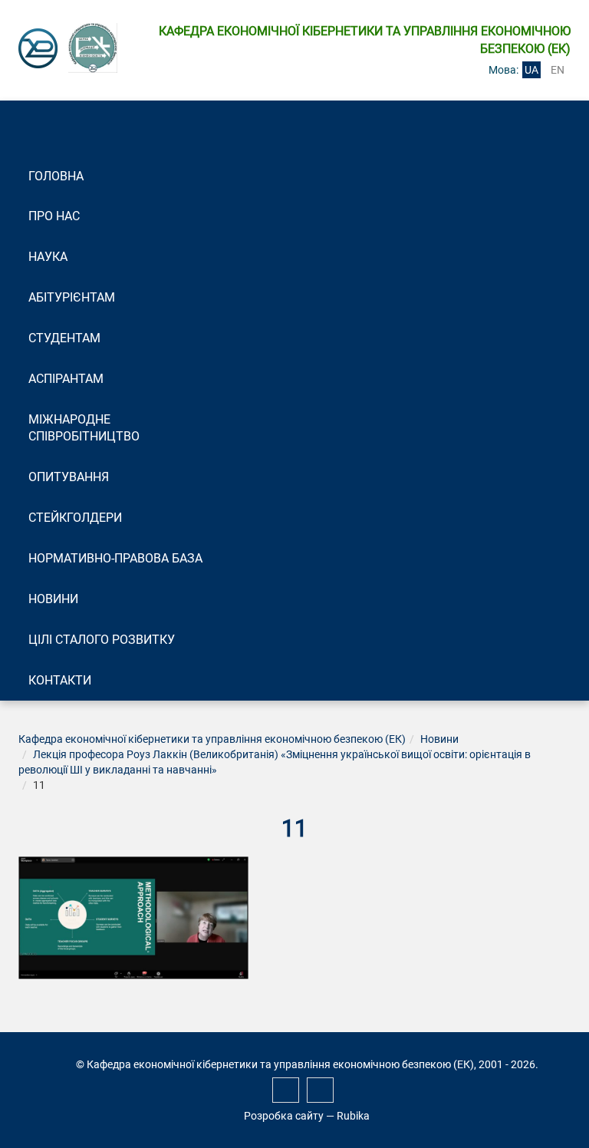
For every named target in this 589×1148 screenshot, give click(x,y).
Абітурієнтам (71, 297)
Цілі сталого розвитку (101, 639)
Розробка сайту (284, 1116)
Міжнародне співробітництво (84, 428)
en (557, 70)
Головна (56, 176)
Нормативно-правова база (115, 558)
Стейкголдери (75, 517)
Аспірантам (66, 378)
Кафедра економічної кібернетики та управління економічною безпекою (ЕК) (212, 739)
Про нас (54, 216)
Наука (47, 256)
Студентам (64, 338)
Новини (53, 599)
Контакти (59, 680)
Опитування (68, 477)
